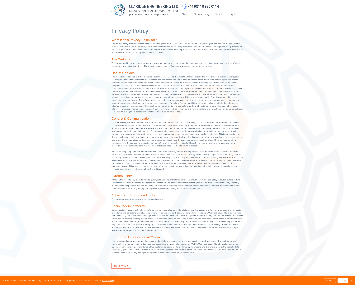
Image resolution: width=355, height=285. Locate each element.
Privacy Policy (108, 280)
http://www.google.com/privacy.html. (127, 106)
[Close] (351, 280)
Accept (343, 280)
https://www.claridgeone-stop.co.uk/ (161, 43)
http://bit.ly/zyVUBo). (189, 244)
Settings (330, 280)
